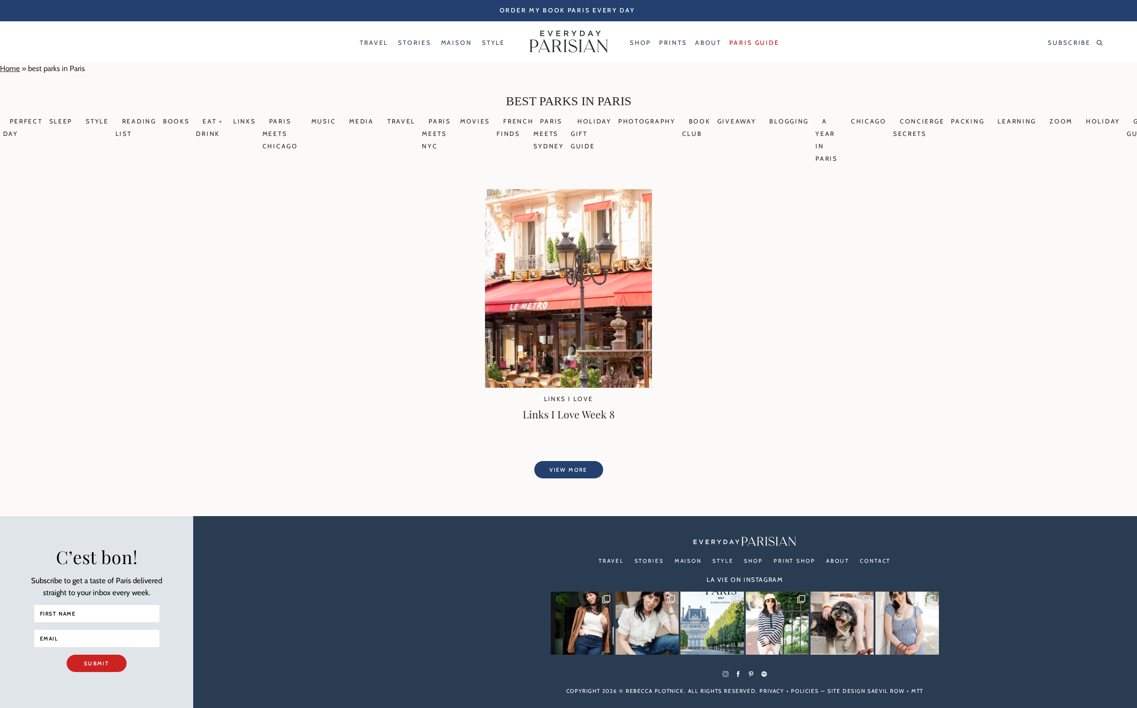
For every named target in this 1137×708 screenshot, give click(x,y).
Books (176, 121)
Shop (753, 560)
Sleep (61, 121)
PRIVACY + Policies (789, 691)
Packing (967, 121)
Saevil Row (885, 691)
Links (244, 121)
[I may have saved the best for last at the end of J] (842, 623)
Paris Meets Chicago (280, 133)
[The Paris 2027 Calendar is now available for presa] (711, 623)
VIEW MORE (568, 469)
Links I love (568, 399)
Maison (688, 560)
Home (10, 68)
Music (323, 121)
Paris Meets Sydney (548, 133)
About (837, 560)
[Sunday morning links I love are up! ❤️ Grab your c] (582, 623)
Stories (649, 560)
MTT (917, 691)
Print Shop (794, 560)
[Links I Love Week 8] (568, 385)
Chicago (869, 121)
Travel (401, 121)
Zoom (1061, 121)
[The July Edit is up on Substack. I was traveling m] (906, 623)
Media (361, 121)
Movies (475, 121)
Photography (647, 121)
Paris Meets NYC (436, 133)
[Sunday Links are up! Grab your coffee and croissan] (647, 623)
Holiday (1103, 121)
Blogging (789, 121)
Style (97, 121)
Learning (1017, 121)
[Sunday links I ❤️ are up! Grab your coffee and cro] (777, 623)
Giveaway (736, 121)
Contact (875, 560)
